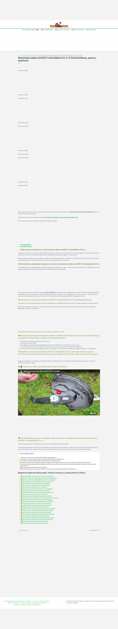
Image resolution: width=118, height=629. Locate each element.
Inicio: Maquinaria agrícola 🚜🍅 (30, 29)
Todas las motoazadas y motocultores (36, 603)
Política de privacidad (13, 603)
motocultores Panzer (26, 246)
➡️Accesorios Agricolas (78, 29)
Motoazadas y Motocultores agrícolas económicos (18, 601)
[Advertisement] (59, 10)
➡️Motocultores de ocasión (62, 29)
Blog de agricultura (91, 29)
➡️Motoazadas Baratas (47, 29)
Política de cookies (44, 601)
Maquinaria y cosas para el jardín (22, 604)
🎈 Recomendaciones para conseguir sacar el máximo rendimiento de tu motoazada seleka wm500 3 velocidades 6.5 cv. (48, 468)
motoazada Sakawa (26, 244)
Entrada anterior (23, 530)
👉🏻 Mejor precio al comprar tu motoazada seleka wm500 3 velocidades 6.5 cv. (38, 457)
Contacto (23, 603)
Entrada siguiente (94, 530)
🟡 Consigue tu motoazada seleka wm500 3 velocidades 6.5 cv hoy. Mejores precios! (40, 460)
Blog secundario (37, 604)
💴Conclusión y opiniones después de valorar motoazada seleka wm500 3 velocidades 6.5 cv (42, 459)
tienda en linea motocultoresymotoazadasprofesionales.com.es (61, 217)
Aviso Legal (35, 601)
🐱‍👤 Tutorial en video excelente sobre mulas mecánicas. (33, 467)
